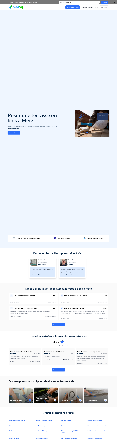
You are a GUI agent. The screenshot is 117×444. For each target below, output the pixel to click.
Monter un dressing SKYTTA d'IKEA (69, 432)
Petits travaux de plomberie (17, 431)
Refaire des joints (14, 426)
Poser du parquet (66, 420)
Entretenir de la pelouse (42, 426)
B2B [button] (96, 7)
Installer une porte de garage (43, 420)
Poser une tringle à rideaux (69, 438)
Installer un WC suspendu (42, 431)
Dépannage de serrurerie (68, 426)
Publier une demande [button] (72, 7)
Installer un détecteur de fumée (96, 431)
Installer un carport (14, 438)
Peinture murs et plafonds (94, 420)
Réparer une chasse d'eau (94, 438)
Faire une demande (14, 132)
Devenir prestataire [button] (87, 7)
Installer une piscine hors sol (17, 420)
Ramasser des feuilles (41, 438)
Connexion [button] (104, 7)
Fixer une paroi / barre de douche (97, 426)
